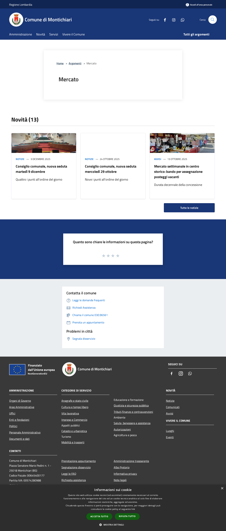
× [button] (222, 488)
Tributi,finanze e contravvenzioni (133, 412)
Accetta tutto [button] (99, 516)
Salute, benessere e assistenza (132, 423)
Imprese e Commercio (74, 420)
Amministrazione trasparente (131, 461)
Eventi (170, 437)
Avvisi (157, 159)
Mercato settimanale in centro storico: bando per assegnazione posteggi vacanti (178, 171)
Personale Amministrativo (24, 432)
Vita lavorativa (70, 413)
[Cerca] (212, 19)
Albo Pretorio (121, 467)
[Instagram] (172, 19)
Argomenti (75, 63)
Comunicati (173, 407)
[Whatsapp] (181, 19)
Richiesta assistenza (73, 480)
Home (60, 63)
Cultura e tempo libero (74, 407)
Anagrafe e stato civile (74, 401)
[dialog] (113, 508)
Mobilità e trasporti (72, 442)
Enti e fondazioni (19, 420)
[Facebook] (163, 19)
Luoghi (170, 431)
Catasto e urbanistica (74, 431)
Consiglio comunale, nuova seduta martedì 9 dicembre (41, 168)
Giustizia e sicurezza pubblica (131, 405)
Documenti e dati (19, 439)
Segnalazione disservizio (76, 467)
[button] (113, 525)
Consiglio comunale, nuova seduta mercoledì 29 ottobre (110, 168)
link (133, 509)
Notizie (20, 159)
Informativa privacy (125, 474)
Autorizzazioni (122, 429)
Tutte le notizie (189, 208)
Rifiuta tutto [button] (127, 516)
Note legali (120, 480)
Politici (13, 426)
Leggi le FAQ (68, 474)
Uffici (12, 413)
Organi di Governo (20, 401)
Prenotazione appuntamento (78, 461)
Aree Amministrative (21, 407)
